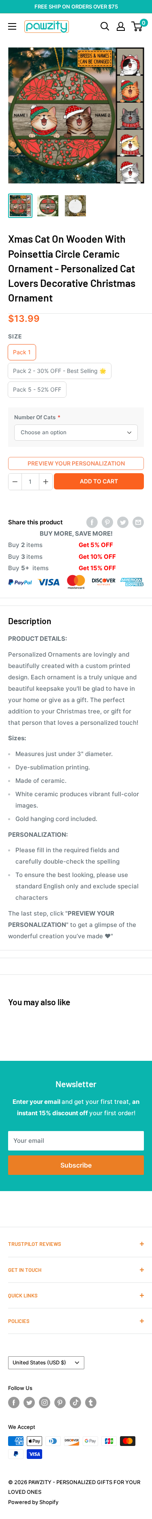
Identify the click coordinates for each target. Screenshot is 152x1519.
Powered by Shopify (33, 1502)
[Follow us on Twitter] (29, 1402)
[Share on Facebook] (92, 522)
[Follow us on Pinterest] (60, 1402)
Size (15, 336)
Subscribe (76, 1165)
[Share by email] (138, 522)
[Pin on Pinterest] (107, 522)
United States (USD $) (39, 1363)
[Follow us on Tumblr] (90, 1402)
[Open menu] (12, 26)
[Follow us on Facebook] (13, 1402)
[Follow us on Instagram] (44, 1402)
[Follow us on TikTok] (75, 1402)
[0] (137, 26)
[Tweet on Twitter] (122, 522)
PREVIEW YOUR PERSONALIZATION (76, 463)
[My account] (121, 26)
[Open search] (105, 26)
